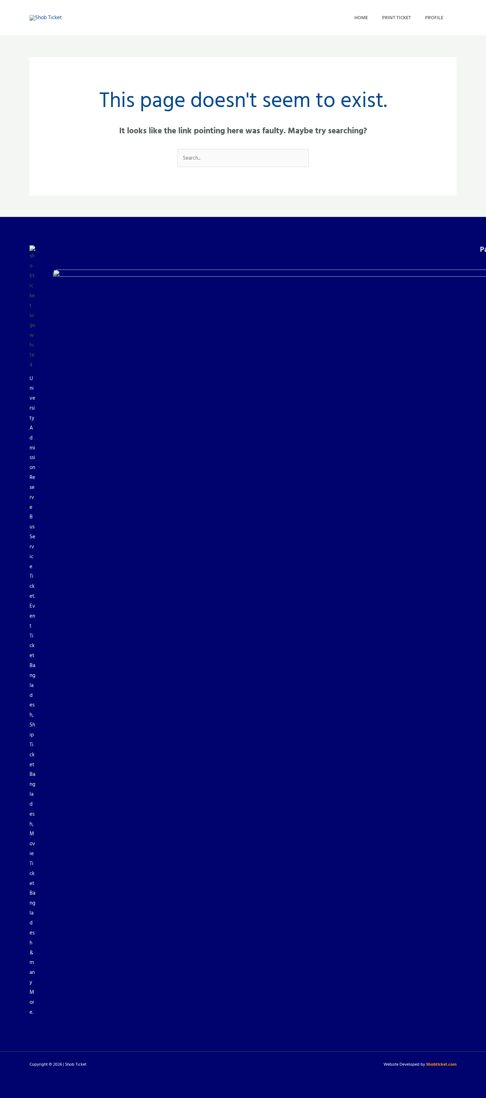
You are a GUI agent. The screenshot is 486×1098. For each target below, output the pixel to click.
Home (361, 18)
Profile (434, 18)
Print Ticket (396, 18)
